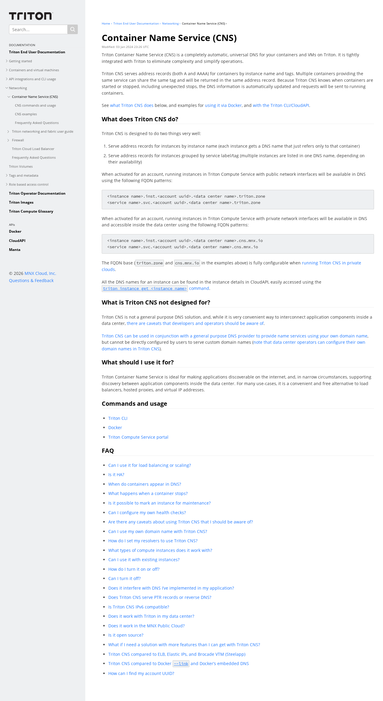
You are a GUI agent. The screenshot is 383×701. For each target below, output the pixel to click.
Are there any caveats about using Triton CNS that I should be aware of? (180, 522)
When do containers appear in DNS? (144, 484)
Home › (107, 23)
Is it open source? (125, 635)
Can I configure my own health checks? (147, 512)
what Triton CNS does (131, 105)
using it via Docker (223, 105)
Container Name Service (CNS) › (204, 23)
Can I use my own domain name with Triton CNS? (157, 531)
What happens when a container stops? (148, 493)
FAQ (108, 450)
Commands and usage (134, 403)
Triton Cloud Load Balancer (33, 148)
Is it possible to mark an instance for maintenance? (159, 503)
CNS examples (26, 114)
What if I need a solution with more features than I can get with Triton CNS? (184, 644)
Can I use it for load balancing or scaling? (149, 465)
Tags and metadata (23, 175)
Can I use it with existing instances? (144, 559)
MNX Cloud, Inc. (40, 273)
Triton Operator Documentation (37, 193)
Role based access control (28, 184)
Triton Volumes (21, 166)
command (156, 288)
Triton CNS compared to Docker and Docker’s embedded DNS (178, 663)
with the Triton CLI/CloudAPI (281, 105)
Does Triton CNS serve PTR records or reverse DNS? (159, 597)
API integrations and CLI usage (32, 79)
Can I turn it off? (124, 578)
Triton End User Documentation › (137, 23)
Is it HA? (116, 474)
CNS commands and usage (35, 105)
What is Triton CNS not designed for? (156, 302)
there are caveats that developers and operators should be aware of (195, 323)
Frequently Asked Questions (37, 122)
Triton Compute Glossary (31, 211)
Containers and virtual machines (34, 70)
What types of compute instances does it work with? (160, 550)
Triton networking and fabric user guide (42, 131)
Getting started (20, 61)
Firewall (18, 140)
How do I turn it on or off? (133, 569)
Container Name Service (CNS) (35, 96)
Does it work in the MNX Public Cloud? (146, 626)
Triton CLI (117, 418)
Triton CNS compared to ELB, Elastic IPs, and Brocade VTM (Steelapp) (176, 654)
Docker (15, 231)
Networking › (171, 23)
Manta (14, 249)
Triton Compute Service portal (138, 437)
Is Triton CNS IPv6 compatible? (138, 607)
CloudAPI (17, 240)
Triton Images (21, 202)
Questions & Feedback (31, 280)
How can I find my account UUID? (141, 673)
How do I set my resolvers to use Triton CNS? (152, 540)
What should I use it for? (138, 362)
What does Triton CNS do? (140, 119)
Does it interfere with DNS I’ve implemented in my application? (171, 588)
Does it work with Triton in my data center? (151, 616)
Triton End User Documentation (37, 51)
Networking (18, 88)
